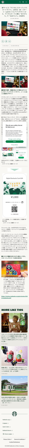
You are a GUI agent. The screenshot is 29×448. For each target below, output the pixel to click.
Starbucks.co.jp (6, 419)
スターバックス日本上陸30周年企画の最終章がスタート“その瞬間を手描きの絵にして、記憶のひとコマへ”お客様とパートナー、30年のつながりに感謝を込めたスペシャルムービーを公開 (14, 338)
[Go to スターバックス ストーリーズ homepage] (2, 2)
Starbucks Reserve (7, 430)
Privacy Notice (14, 144)
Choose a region (8, 434)
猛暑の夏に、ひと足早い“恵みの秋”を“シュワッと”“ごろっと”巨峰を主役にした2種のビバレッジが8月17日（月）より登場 (14, 369)
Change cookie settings (14, 139)
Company (5, 423)
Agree (14, 141)
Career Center (6, 427)
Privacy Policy (7, 439)
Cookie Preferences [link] (14, 442)
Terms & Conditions (19, 439)
